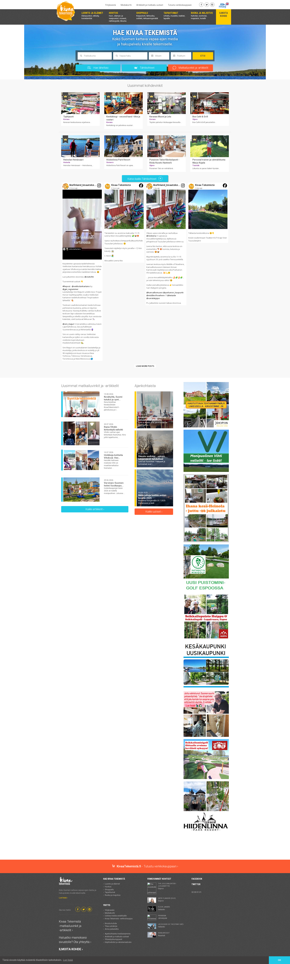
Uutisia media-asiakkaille (116, 916)
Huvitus (108, 887)
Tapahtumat (110, 892)
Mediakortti (126, 5)
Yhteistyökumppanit (113, 939)
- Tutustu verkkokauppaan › (147, 866)
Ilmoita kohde (111, 923)
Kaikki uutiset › (153, 511)
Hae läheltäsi (100, 67)
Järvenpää (162, 917)
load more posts (145, 366)
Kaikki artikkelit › (94, 509)
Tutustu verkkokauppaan (180, 5)
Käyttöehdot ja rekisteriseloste (118, 942)
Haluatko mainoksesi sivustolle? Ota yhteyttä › (75, 940)
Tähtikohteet (147, 67)
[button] (82, 272)
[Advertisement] (145, 849)
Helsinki (164, 908)
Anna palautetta (112, 929)
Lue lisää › (63, 898)
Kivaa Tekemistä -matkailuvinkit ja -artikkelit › (70, 926)
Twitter (196, 884)
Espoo (167, 886)
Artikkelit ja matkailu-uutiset (149, 5)
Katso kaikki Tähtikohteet (142, 178)
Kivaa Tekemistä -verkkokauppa (118, 918)
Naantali (164, 934)
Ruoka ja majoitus (112, 895)
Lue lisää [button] (68, 960)
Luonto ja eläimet (112, 884)
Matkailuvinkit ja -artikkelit (193, 67)
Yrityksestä (110, 5)
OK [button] (279, 960)
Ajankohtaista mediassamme (117, 934)
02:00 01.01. (197, 892)
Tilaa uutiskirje (111, 926)
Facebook (197, 878)
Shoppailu (109, 889)
